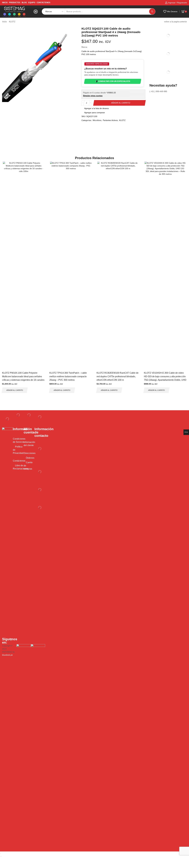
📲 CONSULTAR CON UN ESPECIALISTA (112, 81)
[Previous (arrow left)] (0, 856)
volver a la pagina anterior (175, 21)
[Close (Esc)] (0, 853)
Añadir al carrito (120, 103)
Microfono (97, 120)
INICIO (5, 3)
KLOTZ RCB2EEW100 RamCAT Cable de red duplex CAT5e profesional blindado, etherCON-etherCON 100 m (117, 376)
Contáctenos (43, 3)
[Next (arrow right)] (1, 856)
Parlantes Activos (110, 120)
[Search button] (152, 11)
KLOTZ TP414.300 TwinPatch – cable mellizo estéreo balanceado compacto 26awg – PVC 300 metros (68, 376)
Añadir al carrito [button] (14, 390)
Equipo (31, 3)
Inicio (4, 21)
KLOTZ (12, 21)
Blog (24, 3)
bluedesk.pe (7, 655)
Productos (14, 3)
